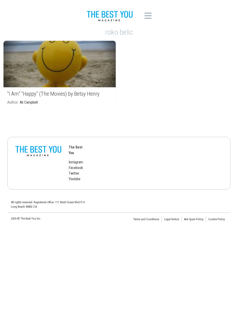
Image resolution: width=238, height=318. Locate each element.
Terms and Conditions (146, 219)
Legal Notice (171, 219)
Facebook (76, 168)
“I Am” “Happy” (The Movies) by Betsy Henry (53, 94)
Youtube (74, 179)
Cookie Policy (216, 219)
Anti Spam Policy (193, 219)
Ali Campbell (29, 102)
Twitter (74, 173)
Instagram (76, 162)
